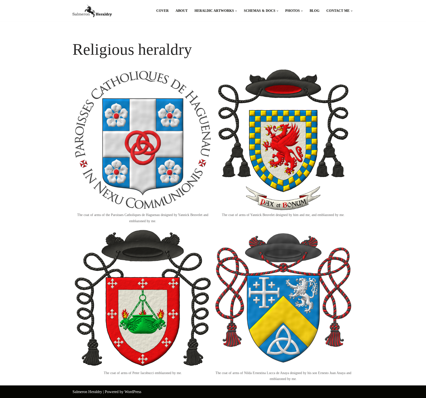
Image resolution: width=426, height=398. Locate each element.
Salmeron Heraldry (87, 392)
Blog (315, 11)
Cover (162, 11)
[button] (236, 11)
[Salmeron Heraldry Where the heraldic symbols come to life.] (92, 10)
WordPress (132, 392)
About (182, 11)
